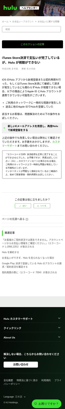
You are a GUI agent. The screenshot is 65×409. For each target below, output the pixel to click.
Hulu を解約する (10, 252)
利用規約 (46, 380)
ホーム (5, 21)
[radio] (23, 205)
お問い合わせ (20, 364)
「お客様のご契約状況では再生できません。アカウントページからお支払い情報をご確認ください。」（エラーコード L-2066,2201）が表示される (32, 243)
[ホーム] (23, 9)
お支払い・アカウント (23, 21)
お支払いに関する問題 (48, 21)
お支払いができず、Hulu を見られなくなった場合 (28, 258)
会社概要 (8, 380)
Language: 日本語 (13, 396)
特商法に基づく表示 (27, 380)
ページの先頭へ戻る (13, 219)
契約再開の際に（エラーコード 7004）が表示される (29, 272)
